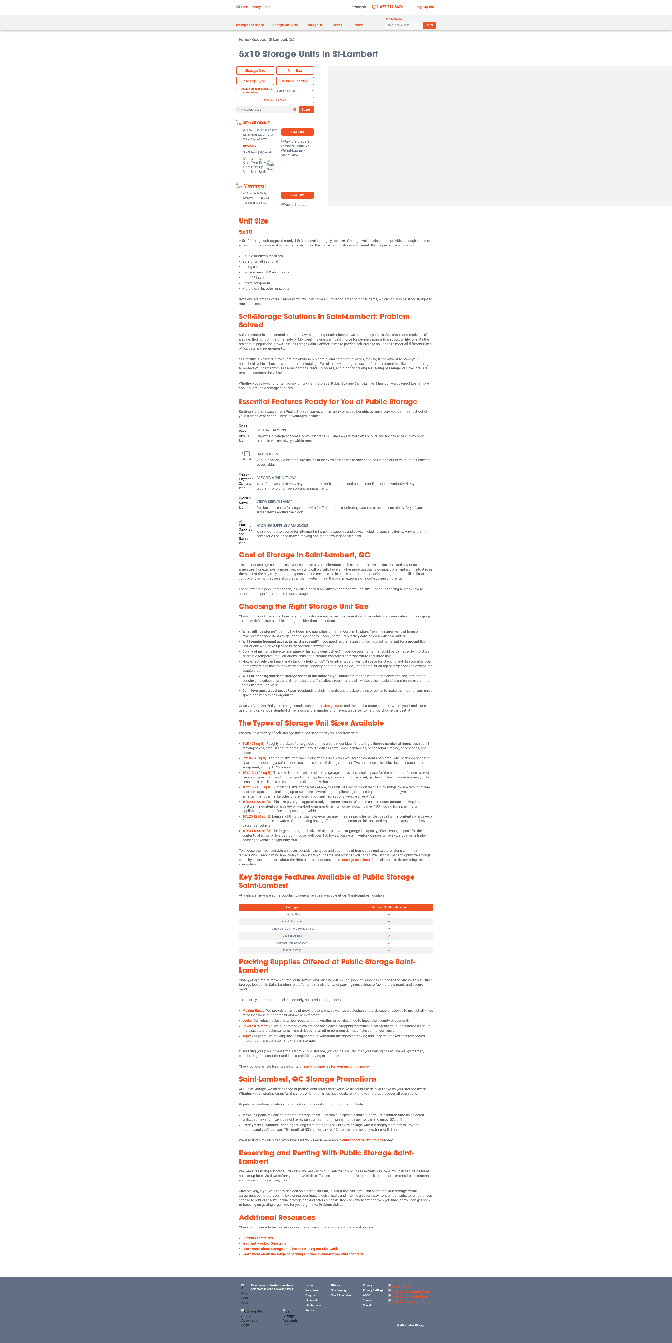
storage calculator (356, 860)
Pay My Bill (424, 7)
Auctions (356, 25)
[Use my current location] (419, 25)
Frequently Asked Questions (264, 1243)
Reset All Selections (275, 100)
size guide (331, 706)
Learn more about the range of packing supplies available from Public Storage (302, 1254)
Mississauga (313, 1305)
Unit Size (295, 70)
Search (429, 25)
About (337, 25)
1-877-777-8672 (390, 7)
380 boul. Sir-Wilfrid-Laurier (389, 907)
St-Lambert (256, 122)
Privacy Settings (373, 1290)
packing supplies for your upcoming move (336, 1066)
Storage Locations (250, 25)
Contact (368, 1300)
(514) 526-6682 (257, 202)
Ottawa (335, 1285)
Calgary (310, 1295)
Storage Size (255, 70)
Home (244, 39)
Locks (247, 1020)
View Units (297, 131)
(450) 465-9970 (257, 139)
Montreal (254, 186)
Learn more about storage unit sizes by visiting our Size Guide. (291, 1249)
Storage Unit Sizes (285, 25)
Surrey (309, 1310)
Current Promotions (257, 1238)
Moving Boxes (253, 1010)
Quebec (259, 39)
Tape (246, 1036)
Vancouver (312, 1290)
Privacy (367, 1285)
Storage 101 (316, 25)
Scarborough (339, 1290)
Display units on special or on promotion (257, 90)
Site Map (368, 1305)
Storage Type (255, 81)
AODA (366, 1295)
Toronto (310, 1285)
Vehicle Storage (295, 81)
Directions (249, 146)
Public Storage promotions (362, 1140)
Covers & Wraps (254, 1026)
